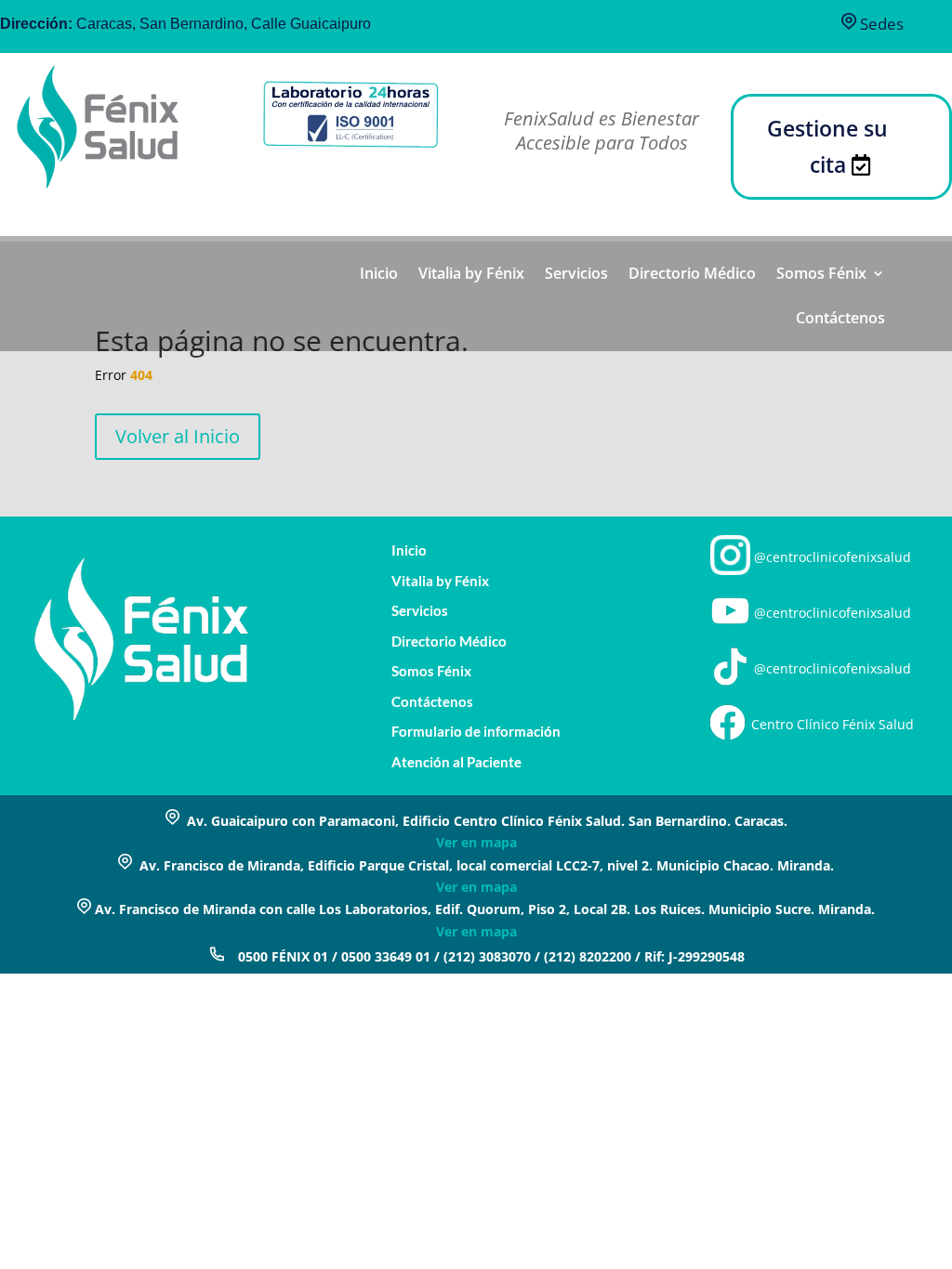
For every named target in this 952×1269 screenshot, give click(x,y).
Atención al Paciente (456, 762)
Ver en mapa (476, 842)
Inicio (379, 275)
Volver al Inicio (177, 436)
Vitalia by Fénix (471, 275)
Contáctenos (840, 319)
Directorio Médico (692, 275)
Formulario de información (476, 731)
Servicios (576, 275)
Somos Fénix (821, 275)
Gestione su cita (827, 146)
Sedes (880, 23)
